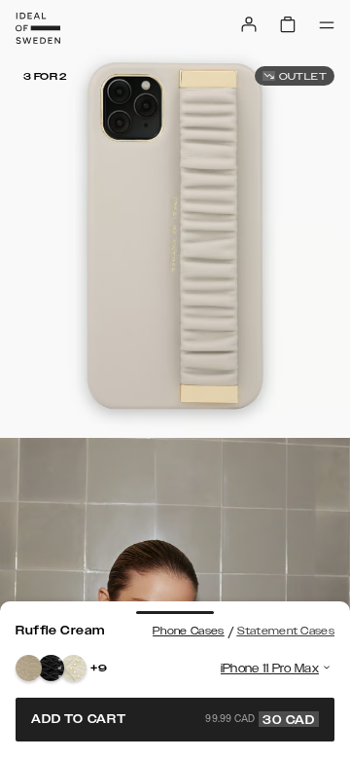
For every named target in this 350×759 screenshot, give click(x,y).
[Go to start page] (38, 28)
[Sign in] (248, 24)
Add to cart (173, 719)
